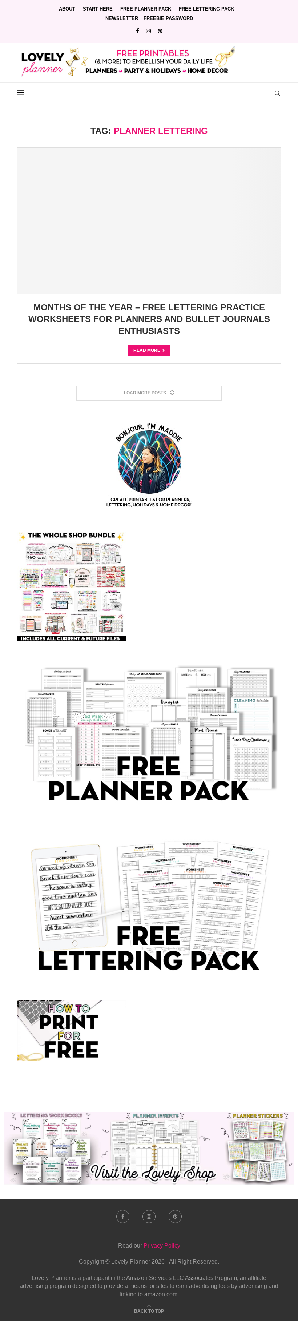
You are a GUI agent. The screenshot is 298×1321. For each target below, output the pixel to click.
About (67, 9)
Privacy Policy (162, 1245)
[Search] (277, 93)
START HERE (98, 9)
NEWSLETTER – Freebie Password (149, 18)
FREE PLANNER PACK (145, 9)
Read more (146, 350)
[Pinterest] (160, 31)
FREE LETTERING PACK (206, 9)
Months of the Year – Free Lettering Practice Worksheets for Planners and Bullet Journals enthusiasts (149, 319)
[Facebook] (137, 31)
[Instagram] (148, 31)
